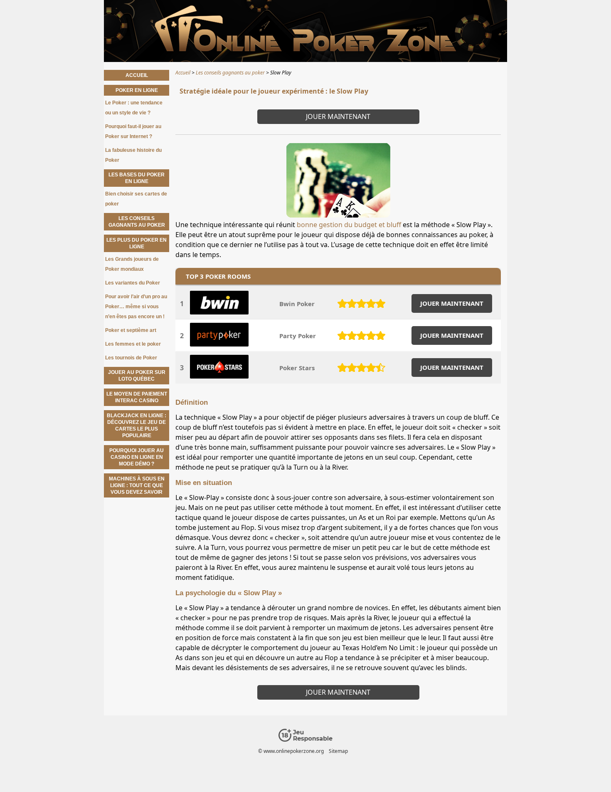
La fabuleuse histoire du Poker (133, 155)
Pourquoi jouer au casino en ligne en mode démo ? (136, 457)
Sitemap (338, 751)
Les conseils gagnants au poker (136, 221)
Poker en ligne (137, 90)
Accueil (137, 75)
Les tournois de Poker (131, 358)
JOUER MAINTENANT (451, 303)
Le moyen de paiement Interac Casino (136, 397)
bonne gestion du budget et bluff (349, 224)
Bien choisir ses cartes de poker (136, 199)
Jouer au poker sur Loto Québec (136, 375)
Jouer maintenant (338, 116)
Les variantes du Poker (132, 283)
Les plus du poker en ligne (136, 243)
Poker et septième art (130, 330)
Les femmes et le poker (133, 344)
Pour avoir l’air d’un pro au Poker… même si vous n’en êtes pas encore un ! (136, 306)
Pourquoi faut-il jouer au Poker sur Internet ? (133, 131)
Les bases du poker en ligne (136, 178)
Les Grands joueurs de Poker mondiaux (132, 264)
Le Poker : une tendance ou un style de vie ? (134, 108)
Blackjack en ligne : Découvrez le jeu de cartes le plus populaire (136, 425)
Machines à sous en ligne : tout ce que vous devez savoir (137, 485)
